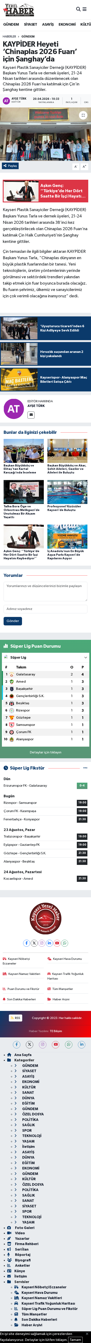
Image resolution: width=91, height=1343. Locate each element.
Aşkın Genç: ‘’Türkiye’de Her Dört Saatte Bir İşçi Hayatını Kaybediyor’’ (21, 555)
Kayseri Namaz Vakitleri (24, 974)
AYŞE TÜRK (36, 406)
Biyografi (22, 1260)
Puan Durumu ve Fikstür (23, 989)
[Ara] (78, 9)
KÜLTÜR (29, 1087)
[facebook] (16, 1044)
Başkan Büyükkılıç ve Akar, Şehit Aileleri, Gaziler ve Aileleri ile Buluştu (66, 469)
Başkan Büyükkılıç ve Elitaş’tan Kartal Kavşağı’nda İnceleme (20, 469)
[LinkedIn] (49, 943)
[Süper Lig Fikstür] (85, 768)
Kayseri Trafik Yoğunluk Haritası (65, 976)
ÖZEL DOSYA (33, 1114)
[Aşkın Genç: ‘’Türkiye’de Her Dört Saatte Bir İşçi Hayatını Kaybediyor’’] (24, 536)
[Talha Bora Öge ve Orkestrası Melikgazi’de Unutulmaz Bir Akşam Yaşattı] (24, 492)
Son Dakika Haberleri (21, 999)
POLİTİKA (30, 1120)
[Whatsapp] (64, 943)
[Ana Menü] (85, 9)
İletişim (28, 1146)
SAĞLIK (28, 1125)
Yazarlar (21, 1238)
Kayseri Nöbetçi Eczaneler (16, 961)
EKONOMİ (67, 24)
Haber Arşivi (61, 999)
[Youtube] (57, 943)
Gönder (13, 621)
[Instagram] (41, 943)
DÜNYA (28, 1098)
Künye (19, 1271)
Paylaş (12, 165)
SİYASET (30, 24)
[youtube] (55, 1044)
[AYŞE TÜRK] (14, 409)
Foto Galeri (24, 1228)
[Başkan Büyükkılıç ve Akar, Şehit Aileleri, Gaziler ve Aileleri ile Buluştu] (67, 451)
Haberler (9, 36)
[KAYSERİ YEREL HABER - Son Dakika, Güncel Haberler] (18, 9)
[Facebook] (26, 943)
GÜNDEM (11, 24)
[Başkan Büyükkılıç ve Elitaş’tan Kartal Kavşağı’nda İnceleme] (24, 451)
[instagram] (42, 1044)
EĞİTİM (28, 1103)
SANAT (28, 1092)
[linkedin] (81, 1044)
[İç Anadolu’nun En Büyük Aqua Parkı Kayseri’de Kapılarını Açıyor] (67, 536)
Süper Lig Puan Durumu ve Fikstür (50, 1309)
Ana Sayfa (23, 1055)
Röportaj (22, 1255)
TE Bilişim (56, 1031)
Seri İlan (21, 1249)
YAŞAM (28, 1141)
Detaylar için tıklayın (45, 752)
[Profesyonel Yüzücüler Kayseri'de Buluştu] (67, 492)
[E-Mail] (31, 415)
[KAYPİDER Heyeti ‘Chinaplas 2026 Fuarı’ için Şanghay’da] (45, 134)
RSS (17, 1018)
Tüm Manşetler (62, 989)
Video (19, 1233)
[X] (34, 943)
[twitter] (29, 1044)
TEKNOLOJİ (31, 1136)
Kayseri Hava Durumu (67, 958)
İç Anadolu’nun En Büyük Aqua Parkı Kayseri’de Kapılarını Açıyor (65, 555)
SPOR (27, 1130)
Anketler (22, 1265)
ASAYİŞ (48, 24)
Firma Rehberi (26, 1244)
